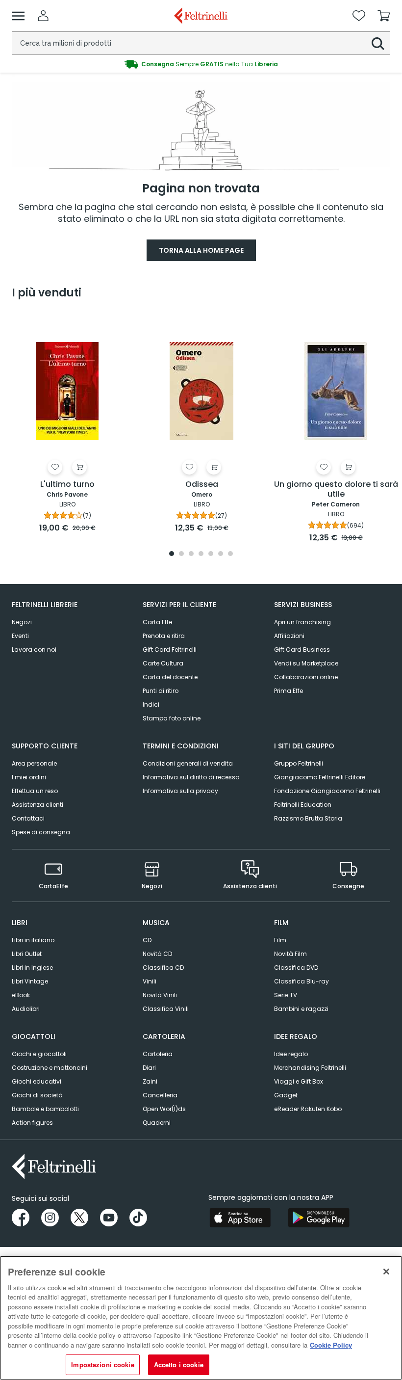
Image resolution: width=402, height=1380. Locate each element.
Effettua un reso (35, 791)
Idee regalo (291, 1054)
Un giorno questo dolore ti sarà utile (336, 489)
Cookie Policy (331, 1345)
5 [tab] (211, 554)
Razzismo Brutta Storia (308, 818)
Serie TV (285, 995)
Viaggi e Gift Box (298, 1081)
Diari (149, 1067)
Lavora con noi (34, 649)
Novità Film (290, 954)
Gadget (286, 1095)
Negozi (22, 622)
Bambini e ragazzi (301, 1009)
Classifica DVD (296, 967)
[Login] (43, 16)
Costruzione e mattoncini (49, 1067)
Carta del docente (170, 677)
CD (147, 940)
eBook (21, 995)
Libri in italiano (33, 940)
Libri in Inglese (32, 967)
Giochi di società (37, 1095)
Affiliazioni (289, 636)
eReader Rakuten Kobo (308, 1109)
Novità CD (157, 954)
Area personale (34, 763)
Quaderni (157, 1122)
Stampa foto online (172, 718)
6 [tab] (221, 554)
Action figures (32, 1122)
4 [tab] (201, 554)
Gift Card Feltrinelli (170, 649)
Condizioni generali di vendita (188, 763)
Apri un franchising (302, 622)
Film (280, 940)
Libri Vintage (30, 981)
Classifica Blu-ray (301, 981)
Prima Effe (288, 691)
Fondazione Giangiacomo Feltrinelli (327, 791)
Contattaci (28, 818)
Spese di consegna (41, 832)
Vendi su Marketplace (306, 663)
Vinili (149, 981)
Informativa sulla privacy (180, 791)
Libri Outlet (27, 954)
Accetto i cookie (178, 1364)
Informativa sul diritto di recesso (191, 777)
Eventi (20, 636)
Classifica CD (163, 967)
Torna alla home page (201, 250)
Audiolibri (26, 1009)
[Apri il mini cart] (384, 16)
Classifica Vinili (166, 1009)
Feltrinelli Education (302, 804)
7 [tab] (230, 554)
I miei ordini (29, 777)
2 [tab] (181, 554)
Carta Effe (157, 622)
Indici (151, 704)
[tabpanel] (67, 424)
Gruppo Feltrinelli (298, 763)
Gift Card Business (302, 649)
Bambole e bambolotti (45, 1109)
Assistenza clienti (37, 804)
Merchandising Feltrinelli (310, 1067)
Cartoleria (158, 1054)
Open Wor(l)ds (164, 1109)
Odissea (201, 484)
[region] (201, 1318)
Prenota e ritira (164, 636)
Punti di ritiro (160, 691)
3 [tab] (191, 554)
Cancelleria (160, 1095)
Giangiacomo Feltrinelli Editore (319, 777)
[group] (201, 64)
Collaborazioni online (306, 677)
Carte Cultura (163, 663)
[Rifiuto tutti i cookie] (386, 1271)
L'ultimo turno (67, 484)
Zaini (150, 1081)
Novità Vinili (160, 995)
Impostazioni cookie (102, 1364)
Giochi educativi (36, 1081)
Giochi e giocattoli (39, 1054)
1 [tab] (171, 554)
